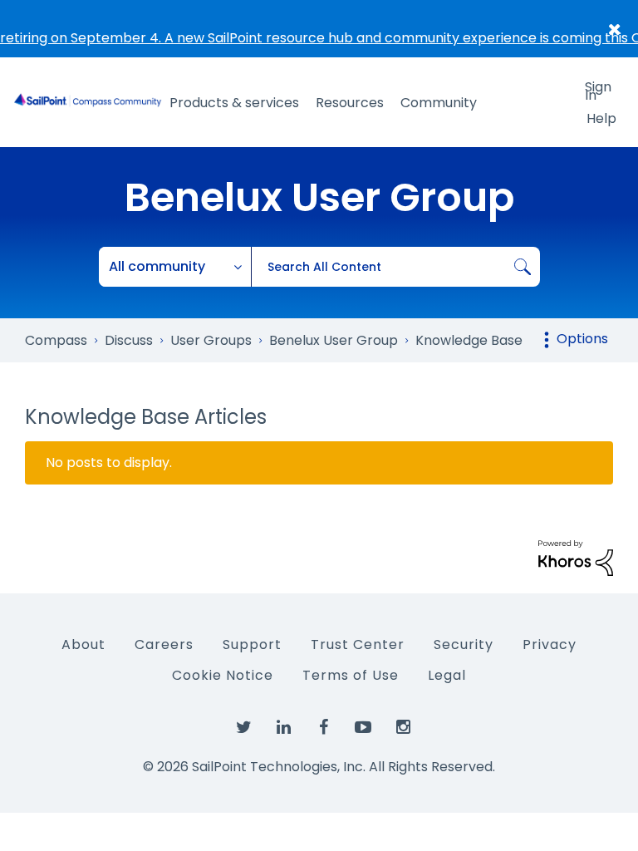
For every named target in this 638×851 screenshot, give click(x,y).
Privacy (550, 644)
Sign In (598, 89)
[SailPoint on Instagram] (403, 728)
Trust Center (358, 644)
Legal (447, 675)
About (83, 644)
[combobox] (395, 267)
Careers (164, 644)
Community (438, 102)
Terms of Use (350, 675)
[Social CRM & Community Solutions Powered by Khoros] (575, 557)
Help (601, 118)
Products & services (234, 102)
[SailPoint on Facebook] (323, 728)
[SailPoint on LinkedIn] (283, 728)
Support (252, 644)
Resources (350, 102)
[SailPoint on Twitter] (243, 728)
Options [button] (582, 338)
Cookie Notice (222, 675)
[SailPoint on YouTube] (363, 728)
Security (463, 644)
